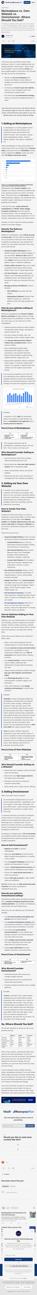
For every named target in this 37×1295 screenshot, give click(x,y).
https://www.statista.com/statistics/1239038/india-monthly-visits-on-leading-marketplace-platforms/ (17, 185)
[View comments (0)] (9, 41)
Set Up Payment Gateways (14, 593)
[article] (18, 1218)
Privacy (18, 1283)
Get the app (26, 1287)
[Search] (34, 1208)
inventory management (16, 922)
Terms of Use (26, 1270)
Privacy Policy (18, 1273)
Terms (22, 1283)
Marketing (5, 7)
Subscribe (27, 2)
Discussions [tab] (14, 1208)
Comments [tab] (5, 1186)
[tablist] (8, 1186)
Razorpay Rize (9, 35)
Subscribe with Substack (20, 1266)
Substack (10, 1291)
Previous (6, 1174)
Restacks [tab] (12, 1186)
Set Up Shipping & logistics (14, 603)
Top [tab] (3, 1208)
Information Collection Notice (21, 1271)
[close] (32, 1231)
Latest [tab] (8, 1208)
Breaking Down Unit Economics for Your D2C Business (13, 1214)
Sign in (33, 2)
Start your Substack (14, 1287)
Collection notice (30, 1283)
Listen (33, 36)
